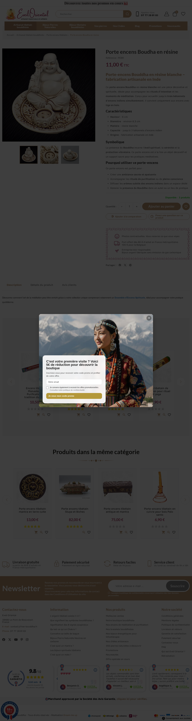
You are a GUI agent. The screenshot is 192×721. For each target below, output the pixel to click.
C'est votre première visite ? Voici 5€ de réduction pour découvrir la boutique (72, 365)
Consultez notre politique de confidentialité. (67, 390)
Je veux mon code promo (61, 396)
